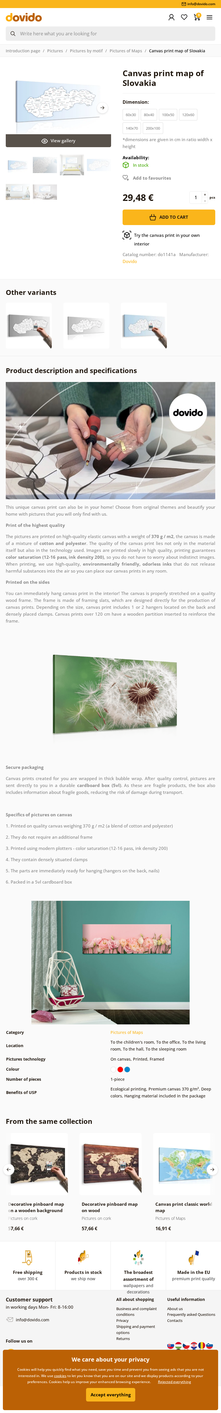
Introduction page (23, 50)
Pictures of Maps (126, 50)
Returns (123, 1338)
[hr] (194, 1345)
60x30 (131, 114)
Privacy (122, 1320)
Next (102, 108)
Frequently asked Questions (191, 1314)
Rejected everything (174, 1381)
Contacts (174, 1320)
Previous (8, 1169)
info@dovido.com (32, 1319)
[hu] (179, 1345)
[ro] (202, 1345)
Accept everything (111, 1394)
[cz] (186, 1345)
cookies (60, 1375)
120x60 (188, 114)
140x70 (132, 128)
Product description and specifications (71, 370)
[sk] (171, 1345)
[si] (209, 1345)
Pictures (55, 50)
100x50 (168, 114)
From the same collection (49, 1121)
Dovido (130, 261)
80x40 (149, 114)
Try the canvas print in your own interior (167, 239)
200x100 (153, 128)
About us (175, 1308)
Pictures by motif (86, 50)
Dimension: (136, 102)
